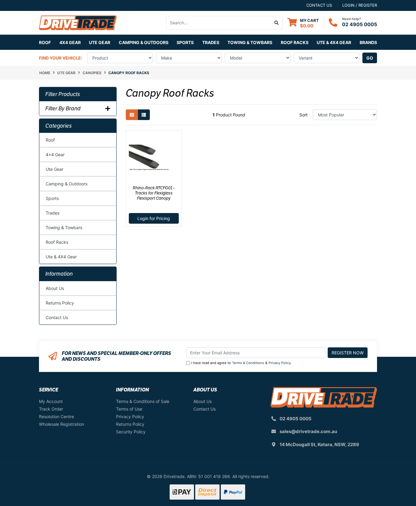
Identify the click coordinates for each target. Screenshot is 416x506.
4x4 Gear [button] (70, 42)
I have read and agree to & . (241, 363)
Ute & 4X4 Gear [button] (334, 42)
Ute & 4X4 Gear (61, 256)
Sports (52, 198)
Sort (303, 114)
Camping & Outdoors (66, 183)
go (369, 57)
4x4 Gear (55, 154)
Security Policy (131, 431)
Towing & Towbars (64, 227)
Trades (52, 212)
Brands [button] (368, 42)
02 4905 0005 (359, 24)
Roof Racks (57, 242)
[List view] (144, 114)
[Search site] (277, 23)
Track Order (51, 408)
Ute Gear (54, 169)
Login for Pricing (153, 218)
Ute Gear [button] (99, 42)
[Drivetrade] (78, 22)
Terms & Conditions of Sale (142, 401)
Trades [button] (210, 42)
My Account (51, 401)
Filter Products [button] (62, 94)
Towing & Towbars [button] (249, 42)
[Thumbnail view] (132, 114)
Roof (50, 140)
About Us (55, 288)
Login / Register (359, 5)
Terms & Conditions (248, 363)
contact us (319, 5)
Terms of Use (129, 408)
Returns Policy (60, 302)
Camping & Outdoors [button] (143, 42)
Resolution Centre (56, 416)
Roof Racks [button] (294, 42)
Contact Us (57, 317)
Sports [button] (185, 42)
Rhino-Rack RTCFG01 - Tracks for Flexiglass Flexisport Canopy (154, 193)
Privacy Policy (280, 363)
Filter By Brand (63, 108)
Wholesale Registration (61, 424)
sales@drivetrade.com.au (308, 431)
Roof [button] (45, 42)
